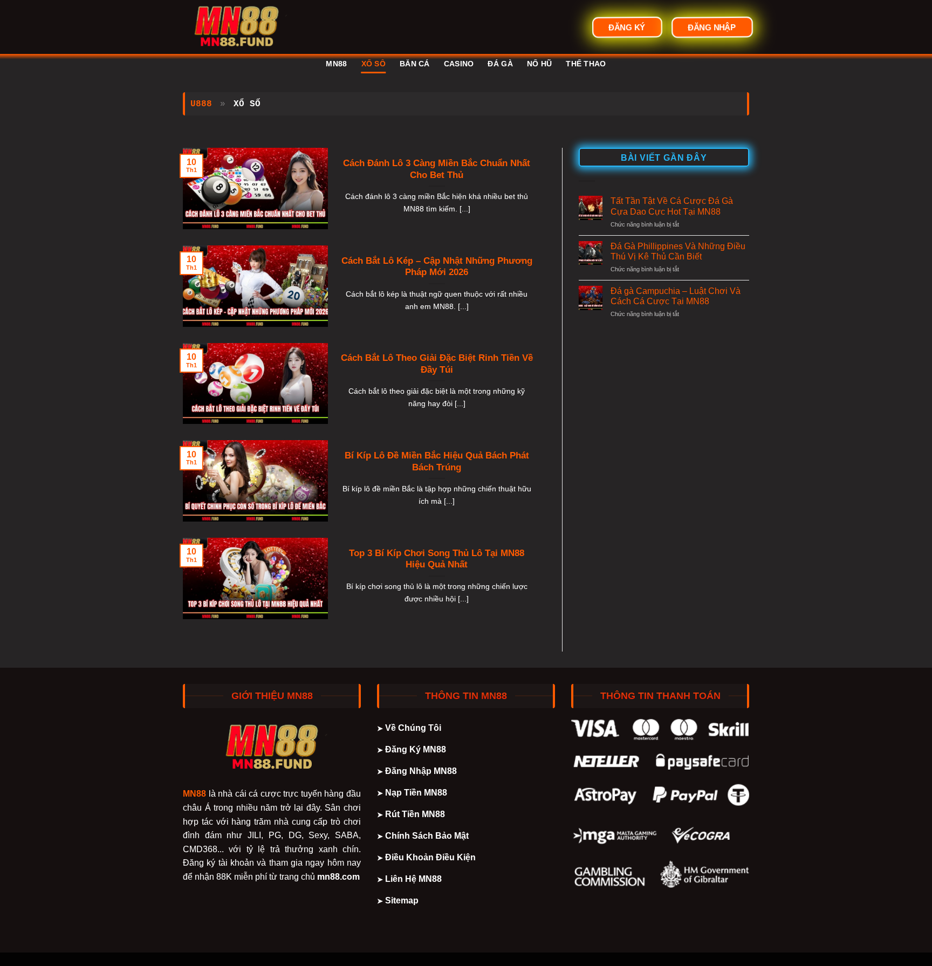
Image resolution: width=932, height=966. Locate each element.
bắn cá (415, 63)
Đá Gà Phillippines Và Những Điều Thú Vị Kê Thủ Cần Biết (678, 251)
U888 (201, 104)
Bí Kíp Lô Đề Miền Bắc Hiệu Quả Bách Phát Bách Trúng (437, 461)
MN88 (336, 63)
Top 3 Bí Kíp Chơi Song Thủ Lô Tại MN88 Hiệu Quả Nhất (436, 559)
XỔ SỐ (373, 63)
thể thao (586, 63)
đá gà (500, 63)
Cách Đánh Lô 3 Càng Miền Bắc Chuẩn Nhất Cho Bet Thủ (436, 169)
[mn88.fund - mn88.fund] (237, 27)
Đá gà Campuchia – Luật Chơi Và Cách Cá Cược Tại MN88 (676, 296)
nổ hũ (539, 63)
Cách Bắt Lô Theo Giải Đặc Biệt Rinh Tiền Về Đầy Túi (437, 364)
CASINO (459, 63)
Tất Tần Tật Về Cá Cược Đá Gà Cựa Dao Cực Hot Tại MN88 (672, 206)
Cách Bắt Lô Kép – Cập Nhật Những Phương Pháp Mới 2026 (436, 267)
